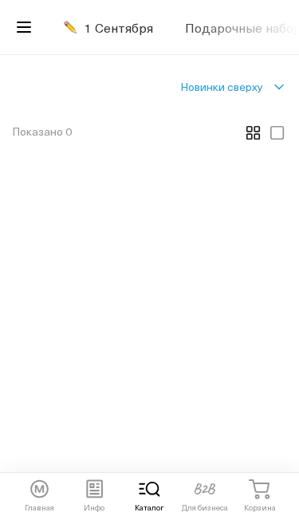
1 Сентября (119, 27)
